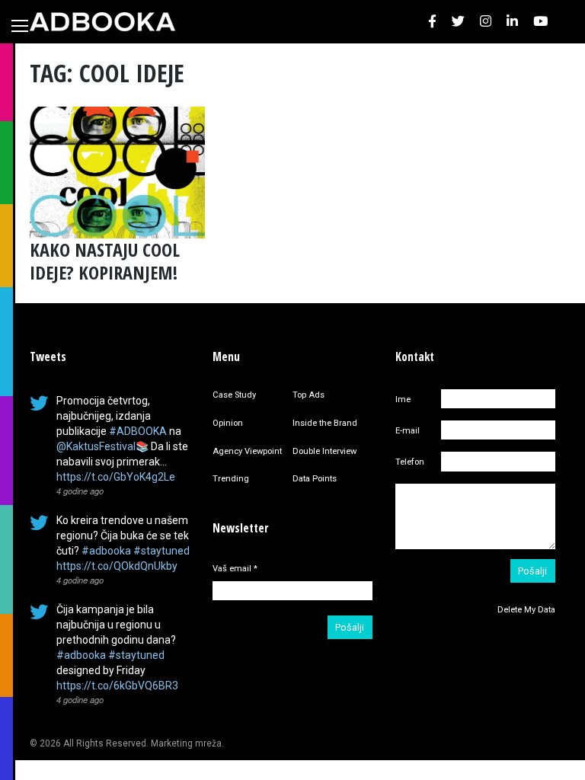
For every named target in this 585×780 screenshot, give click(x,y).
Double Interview (324, 451)
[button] (432, 21)
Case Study (234, 395)
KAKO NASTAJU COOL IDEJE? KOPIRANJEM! (105, 261)
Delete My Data (526, 610)
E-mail (407, 431)
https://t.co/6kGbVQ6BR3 (117, 685)
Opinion (228, 423)
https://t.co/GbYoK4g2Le (115, 477)
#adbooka (106, 551)
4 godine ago (80, 490)
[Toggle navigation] (20, 26)
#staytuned (161, 551)
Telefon (409, 462)
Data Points (314, 479)
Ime (403, 399)
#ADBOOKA (138, 431)
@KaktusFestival (96, 446)
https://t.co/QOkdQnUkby (116, 566)
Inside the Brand (324, 423)
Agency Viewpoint (247, 451)
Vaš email (235, 569)
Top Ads (308, 395)
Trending (231, 479)
